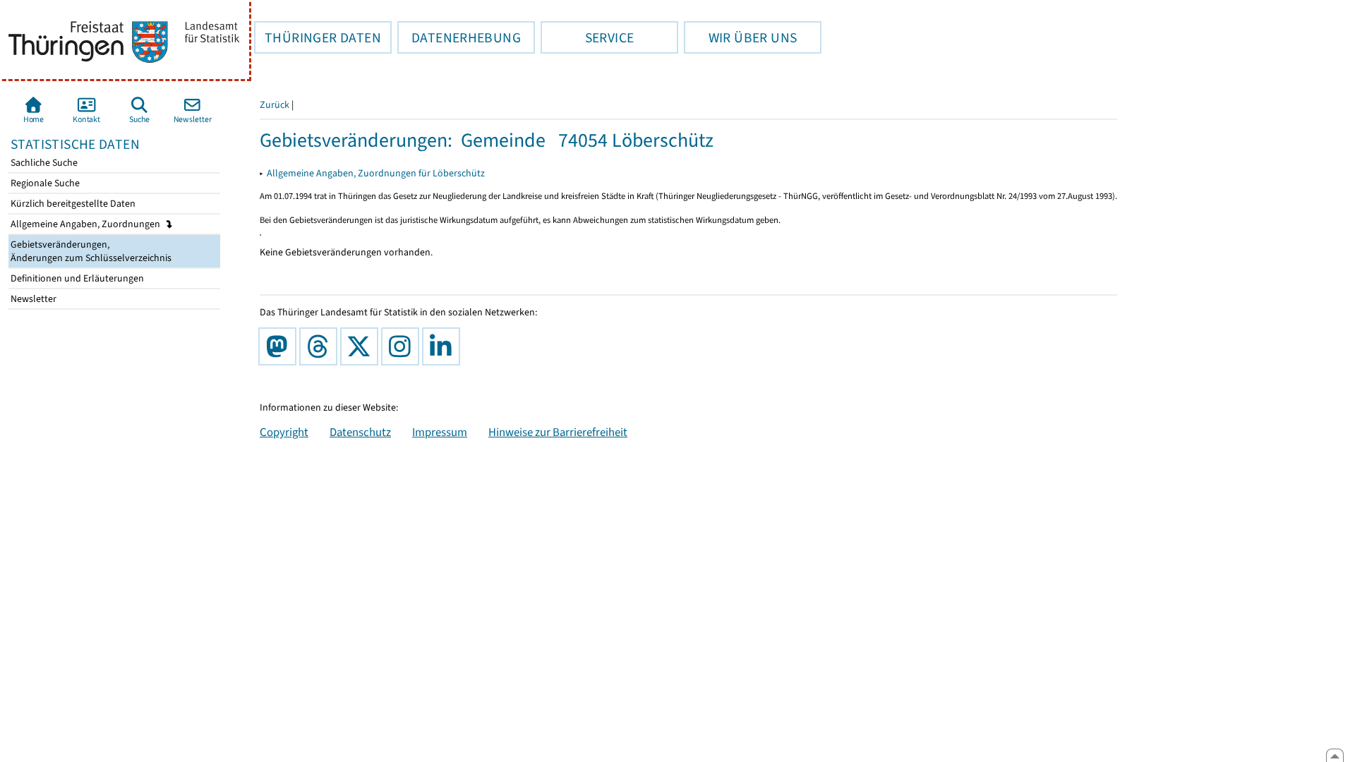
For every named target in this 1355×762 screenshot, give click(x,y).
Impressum (439, 432)
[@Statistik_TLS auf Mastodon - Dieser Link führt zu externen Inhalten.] (280, 346)
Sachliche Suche (43, 162)
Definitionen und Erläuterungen (76, 278)
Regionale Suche (44, 183)
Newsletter (32, 299)
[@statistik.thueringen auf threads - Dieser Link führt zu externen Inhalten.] (321, 346)
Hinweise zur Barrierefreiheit (557, 432)
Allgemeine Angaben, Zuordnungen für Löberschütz (376, 173)
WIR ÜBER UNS (740, 37)
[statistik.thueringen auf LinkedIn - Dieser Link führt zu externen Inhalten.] (443, 346)
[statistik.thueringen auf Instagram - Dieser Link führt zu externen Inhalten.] (403, 346)
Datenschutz (360, 432)
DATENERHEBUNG (459, 37)
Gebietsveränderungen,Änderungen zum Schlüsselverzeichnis (89, 251)
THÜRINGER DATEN (317, 37)
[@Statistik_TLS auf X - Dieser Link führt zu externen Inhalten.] (362, 346)
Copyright (284, 432)
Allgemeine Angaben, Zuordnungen (86, 224)
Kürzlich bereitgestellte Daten (72, 203)
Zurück (274, 104)
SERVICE (587, 37)
